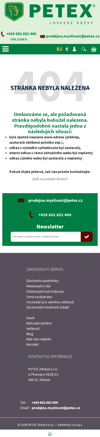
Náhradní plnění (39, 323)
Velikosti (33, 328)
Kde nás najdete (38, 339)
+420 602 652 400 (21, 33)
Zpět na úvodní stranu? (50, 178)
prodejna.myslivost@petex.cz (73, 36)
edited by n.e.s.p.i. (70, 425)
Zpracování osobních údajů (47, 307)
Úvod (30, 317)
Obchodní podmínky (42, 280)
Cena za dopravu (39, 296)
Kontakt (32, 344)
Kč (60, 49)
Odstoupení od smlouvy (44, 291)
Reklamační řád (38, 286)
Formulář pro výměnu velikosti (50, 302)
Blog (29, 333)
